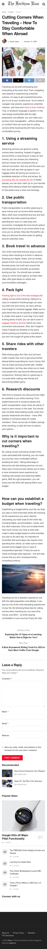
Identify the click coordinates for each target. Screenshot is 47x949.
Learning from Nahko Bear (20, 862)
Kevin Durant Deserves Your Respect (29, 771)
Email (5, 723)
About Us (5, 933)
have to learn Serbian (34, 107)
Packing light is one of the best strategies (21, 295)
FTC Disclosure (8, 935)
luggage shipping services (14, 322)
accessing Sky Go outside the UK (17, 179)
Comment (7, 678)
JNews (10, 940)
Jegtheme (12, 943)
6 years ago (21, 774)
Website (5, 735)
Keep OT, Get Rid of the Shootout (28, 781)
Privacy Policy (18, 933)
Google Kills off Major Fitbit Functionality (15, 836)
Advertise (31, 933)
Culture (11, 12)
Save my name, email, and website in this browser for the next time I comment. (23, 748)
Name (5, 711)
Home (4, 12)
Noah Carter (14, 41)
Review (18, 12)
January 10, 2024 (30, 41)
